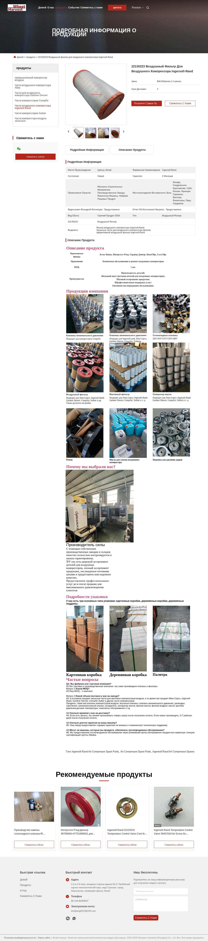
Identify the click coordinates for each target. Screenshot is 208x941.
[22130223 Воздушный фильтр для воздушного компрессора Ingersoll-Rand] (96, 94)
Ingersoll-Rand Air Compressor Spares (173, 751)
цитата (117, 7)
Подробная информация (87, 149)
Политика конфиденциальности (20, 937)
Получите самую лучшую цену (151, 103)
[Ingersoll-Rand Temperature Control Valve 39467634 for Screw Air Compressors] (174, 806)
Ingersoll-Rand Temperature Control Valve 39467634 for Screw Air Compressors (173, 832)
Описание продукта (132, 149)
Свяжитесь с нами (91, 7)
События (73, 7)
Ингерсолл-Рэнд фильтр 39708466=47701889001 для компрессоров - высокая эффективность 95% (77, 832)
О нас (50, 7)
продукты (61, 7)
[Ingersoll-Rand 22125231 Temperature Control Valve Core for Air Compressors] (127, 806)
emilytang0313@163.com (83, 911)
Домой (42, 7)
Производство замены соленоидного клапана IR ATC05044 (28, 832)
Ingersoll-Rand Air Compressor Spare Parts (95, 751)
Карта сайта (44, 937)
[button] (18, 813)
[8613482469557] (74, 919)
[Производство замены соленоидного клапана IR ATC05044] (34, 806)
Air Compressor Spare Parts (135, 751)
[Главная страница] (17, 7)
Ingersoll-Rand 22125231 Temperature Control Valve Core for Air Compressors (126, 832)
